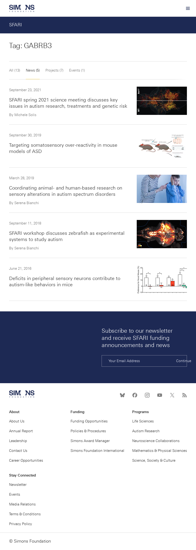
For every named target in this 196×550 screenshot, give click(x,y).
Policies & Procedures (88, 431)
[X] (172, 395)
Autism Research (146, 431)
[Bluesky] (122, 395)
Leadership (18, 441)
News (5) (33, 70)
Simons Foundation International (97, 451)
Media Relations (22, 504)
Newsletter (18, 485)
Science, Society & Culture (153, 460)
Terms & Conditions (25, 514)
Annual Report (21, 431)
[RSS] (184, 395)
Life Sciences (143, 421)
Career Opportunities (26, 460)
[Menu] (187, 8)
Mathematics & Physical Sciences (159, 451)
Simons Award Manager (90, 441)
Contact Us (18, 451)
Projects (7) (54, 70)
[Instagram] (147, 395)
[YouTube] (159, 395)
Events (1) (77, 70)
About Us (16, 421)
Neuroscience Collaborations (156, 441)
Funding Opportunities (89, 421)
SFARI (15, 25)
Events (14, 494)
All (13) (14, 70)
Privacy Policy (20, 524)
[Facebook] (134, 395)
